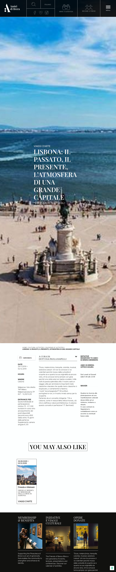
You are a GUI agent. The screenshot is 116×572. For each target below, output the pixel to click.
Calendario (27, 358)
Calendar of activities (54, 347)
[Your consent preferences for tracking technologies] (112, 568)
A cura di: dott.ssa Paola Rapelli (52, 357)
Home (24, 347)
